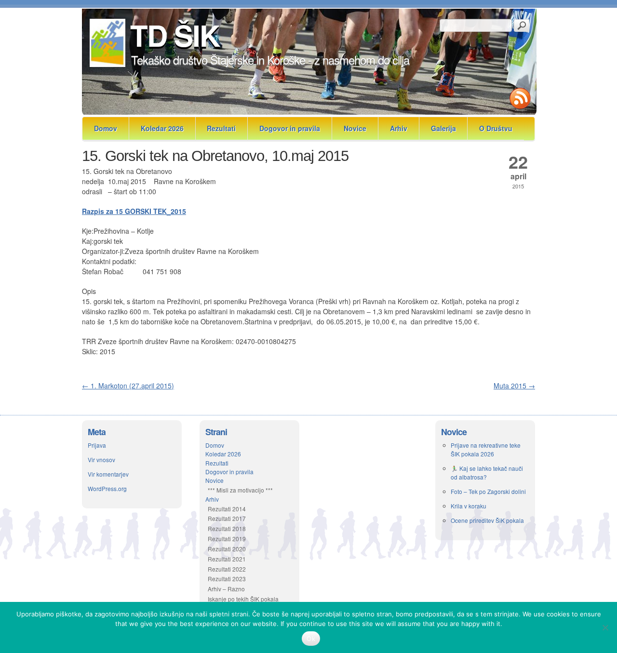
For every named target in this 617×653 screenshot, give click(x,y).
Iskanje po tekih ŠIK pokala (243, 599)
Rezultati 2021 (227, 559)
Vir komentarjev (108, 474)
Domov (105, 128)
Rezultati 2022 (227, 569)
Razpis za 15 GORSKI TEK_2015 (134, 211)
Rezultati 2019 (227, 538)
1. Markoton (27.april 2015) (128, 385)
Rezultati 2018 (227, 528)
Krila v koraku (468, 506)
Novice (355, 128)
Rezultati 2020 (227, 549)
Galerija (443, 128)
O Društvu (495, 128)
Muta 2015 (514, 385)
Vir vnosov (101, 459)
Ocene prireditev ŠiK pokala (487, 520)
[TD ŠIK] (106, 64)
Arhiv (398, 128)
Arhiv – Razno (226, 589)
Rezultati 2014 (227, 509)
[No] (605, 627)
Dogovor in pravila (289, 128)
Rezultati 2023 (227, 578)
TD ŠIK (174, 34)
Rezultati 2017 (227, 518)
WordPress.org (107, 488)
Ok (311, 638)
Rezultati (221, 128)
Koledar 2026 (162, 128)
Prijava (97, 445)
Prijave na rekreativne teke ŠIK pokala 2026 (486, 449)
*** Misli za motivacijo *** (240, 490)
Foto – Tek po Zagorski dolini (488, 491)
